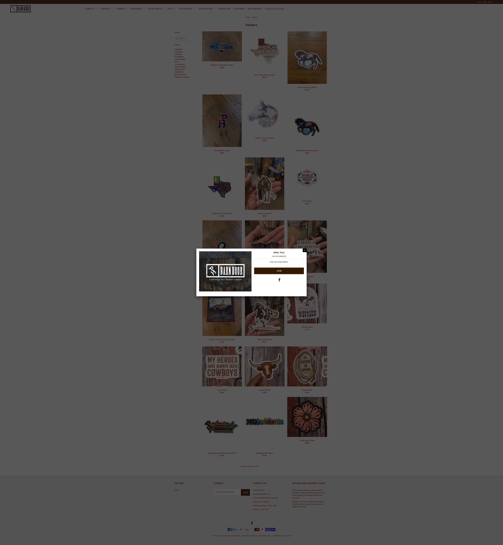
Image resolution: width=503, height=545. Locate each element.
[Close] (305, 250)
